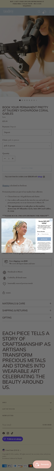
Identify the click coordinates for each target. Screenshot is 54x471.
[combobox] (39, 234)
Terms (45, 250)
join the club (44, 239)
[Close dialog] (51, 220)
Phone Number (41, 231)
